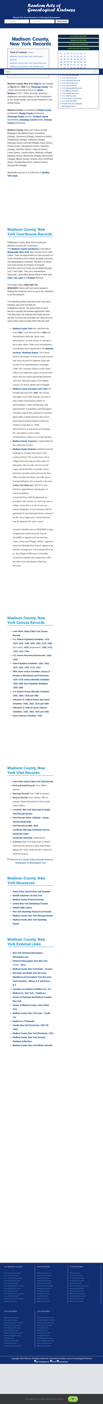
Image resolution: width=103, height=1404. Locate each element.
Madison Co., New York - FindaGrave (29, 993)
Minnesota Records (77, 1294)
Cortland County (40, 116)
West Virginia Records (45, 1341)
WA (75, 68)
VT (68, 68)
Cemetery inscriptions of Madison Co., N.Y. (32, 989)
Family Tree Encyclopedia (72, 104)
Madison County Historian (24, 449)
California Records (44, 1281)
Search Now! (62, 21)
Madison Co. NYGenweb (23, 1021)
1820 (15, 643)
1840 (26, 643)
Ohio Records (9, 1338)
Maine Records (76, 1283)
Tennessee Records (44, 1325)
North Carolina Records (13, 1333)
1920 (15, 651)
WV (78, 68)
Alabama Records (44, 1273)
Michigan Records (77, 1291)
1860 (38, 643)
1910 (49, 647)
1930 (21, 651)
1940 (26, 651)
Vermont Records (43, 1333)
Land (20, 278)
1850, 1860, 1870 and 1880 (25, 695)
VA (71, 68)
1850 (32, 643)
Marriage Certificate (32, 830)
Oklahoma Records (11, 1341)
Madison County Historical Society (28, 899)
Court (10, 278)
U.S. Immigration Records (72, 88)
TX (61, 68)
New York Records (11, 1330)
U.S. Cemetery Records (71, 80)
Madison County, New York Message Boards (33, 915)
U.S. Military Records (70, 91)
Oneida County (44, 110)
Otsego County (26, 113)
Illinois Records (43, 1299)
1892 (21, 667)
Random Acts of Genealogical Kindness (75, 1358)
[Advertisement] (51, 48)
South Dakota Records (45, 1323)
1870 (44, 643)
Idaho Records (42, 1296)
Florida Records (43, 1291)
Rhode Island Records (45, 1318)
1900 (44, 647)
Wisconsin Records (44, 1343)
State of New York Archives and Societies (31, 891)
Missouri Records (77, 1299)
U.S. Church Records (70, 83)
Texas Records (43, 1328)
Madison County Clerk (23, 328)
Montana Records (77, 1301)
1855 (40, 663)
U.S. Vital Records (69, 96)
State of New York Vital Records (38, 781)
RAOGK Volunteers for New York (27, 895)
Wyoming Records (44, 1346)
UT (65, 68)
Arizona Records (43, 1278)
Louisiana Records (77, 1281)
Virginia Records (43, 1335)
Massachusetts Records (79, 1286)
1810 (47, 639)
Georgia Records (43, 1294)
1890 (26, 647)
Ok (73, 1399)
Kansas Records (76, 1276)
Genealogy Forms (69, 106)
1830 (21, 643)
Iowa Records (75, 1273)
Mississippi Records (78, 1296)
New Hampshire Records (13, 1323)
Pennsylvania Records (12, 1346)
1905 (26, 667)
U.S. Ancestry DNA (69, 101)
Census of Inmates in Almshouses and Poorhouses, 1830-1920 (31, 675)
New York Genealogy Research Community (32, 911)
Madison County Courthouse (25, 249)
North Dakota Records (12, 1335)
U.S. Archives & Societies (72, 98)
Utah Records (42, 1330)
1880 (49, 643)
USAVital (36, 817)
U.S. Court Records (69, 78)
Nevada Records (10, 1320)
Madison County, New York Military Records (32, 1045)
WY (85, 68)
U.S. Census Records (70, 75)
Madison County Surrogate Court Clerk (30, 389)
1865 (46, 663)
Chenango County (39, 87)
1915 (32, 667)
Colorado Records (44, 1283)
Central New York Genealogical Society (30, 903)
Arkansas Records (44, 1276)
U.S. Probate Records (70, 93)
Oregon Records (10, 1343)
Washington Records (45, 1338)
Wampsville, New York (18, 252)
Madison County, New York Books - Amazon (32, 969)
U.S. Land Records (69, 86)
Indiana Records (43, 1301)
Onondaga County (28, 119)
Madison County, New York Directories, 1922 (33, 1033)
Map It (37, 83)
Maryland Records (77, 1288)
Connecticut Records (45, 1286)
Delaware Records (44, 1288)
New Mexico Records (12, 1328)
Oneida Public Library (22, 907)
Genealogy (28, 838)
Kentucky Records (77, 1278)
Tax (15, 278)
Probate (31, 278)
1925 (38, 667)
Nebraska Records (11, 1318)
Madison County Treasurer (25, 441)
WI (81, 68)
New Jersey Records (12, 1325)
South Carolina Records (46, 1320)
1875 (15, 667)
